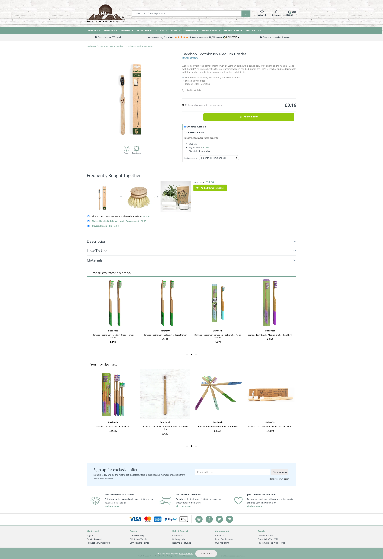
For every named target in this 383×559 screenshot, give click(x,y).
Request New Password (98, 542)
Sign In (90, 535)
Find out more (112, 506)
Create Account (94, 539)
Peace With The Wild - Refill (271, 542)
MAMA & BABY (209, 30)
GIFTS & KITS (252, 30)
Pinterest (229, 519)
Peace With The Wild (268, 539)
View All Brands (265, 535)
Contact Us (177, 535)
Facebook (209, 519)
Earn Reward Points (139, 542)
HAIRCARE (109, 30)
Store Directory (137, 535)
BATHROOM (143, 30)
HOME (174, 30)
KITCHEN (159, 30)
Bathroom (91, 46)
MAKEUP (125, 30)
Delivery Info (178, 539)
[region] (191, 553)
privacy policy (283, 479)
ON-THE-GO (190, 30)
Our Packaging (222, 542)
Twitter (219, 519)
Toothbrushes (106, 46)
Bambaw (194, 57)
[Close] (380, 551)
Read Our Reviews (224, 539)
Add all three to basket (212, 187)
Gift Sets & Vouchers (139, 539)
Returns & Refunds (181, 542)
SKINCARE (93, 30)
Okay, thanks (206, 553)
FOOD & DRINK (231, 30)
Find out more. (186, 553)
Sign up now (280, 472)
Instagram (199, 519)
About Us (219, 535)
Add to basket (251, 116)
